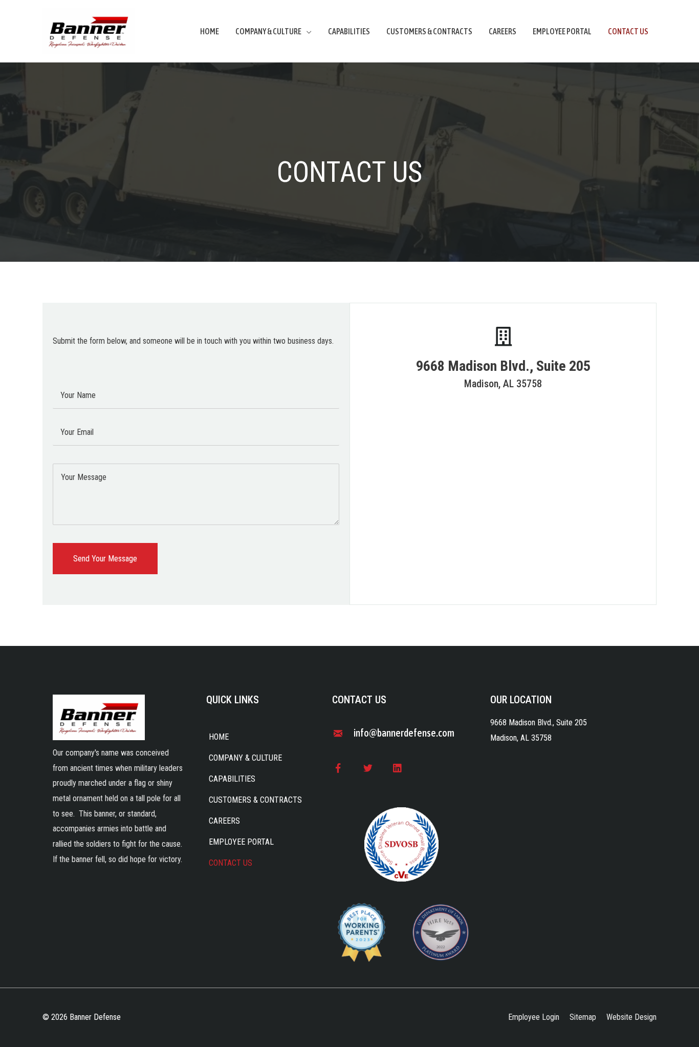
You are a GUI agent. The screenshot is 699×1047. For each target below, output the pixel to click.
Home (209, 31)
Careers (502, 31)
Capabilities (349, 31)
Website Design (631, 1017)
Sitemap (583, 1017)
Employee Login (533, 1017)
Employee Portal (562, 31)
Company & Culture (268, 31)
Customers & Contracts (429, 31)
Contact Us (628, 31)
